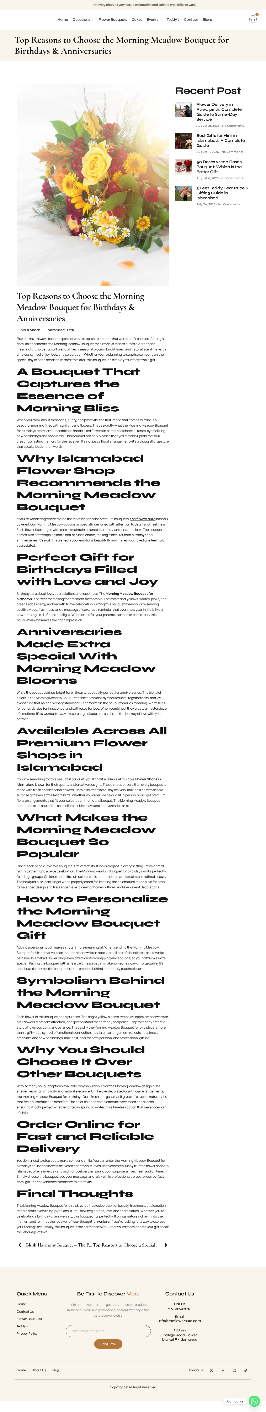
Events (152, 19)
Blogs (207, 19)
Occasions (81, 19)
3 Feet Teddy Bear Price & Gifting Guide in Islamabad (222, 193)
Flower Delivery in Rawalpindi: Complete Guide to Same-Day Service (219, 112)
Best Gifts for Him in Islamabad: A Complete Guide (220, 140)
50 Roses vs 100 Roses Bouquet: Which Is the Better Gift (219, 166)
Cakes (137, 19)
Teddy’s (173, 19)
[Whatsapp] (254, 1401)
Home (62, 19)
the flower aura (142, 519)
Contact (191, 19)
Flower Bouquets (113, 19)
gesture (103, 1221)
